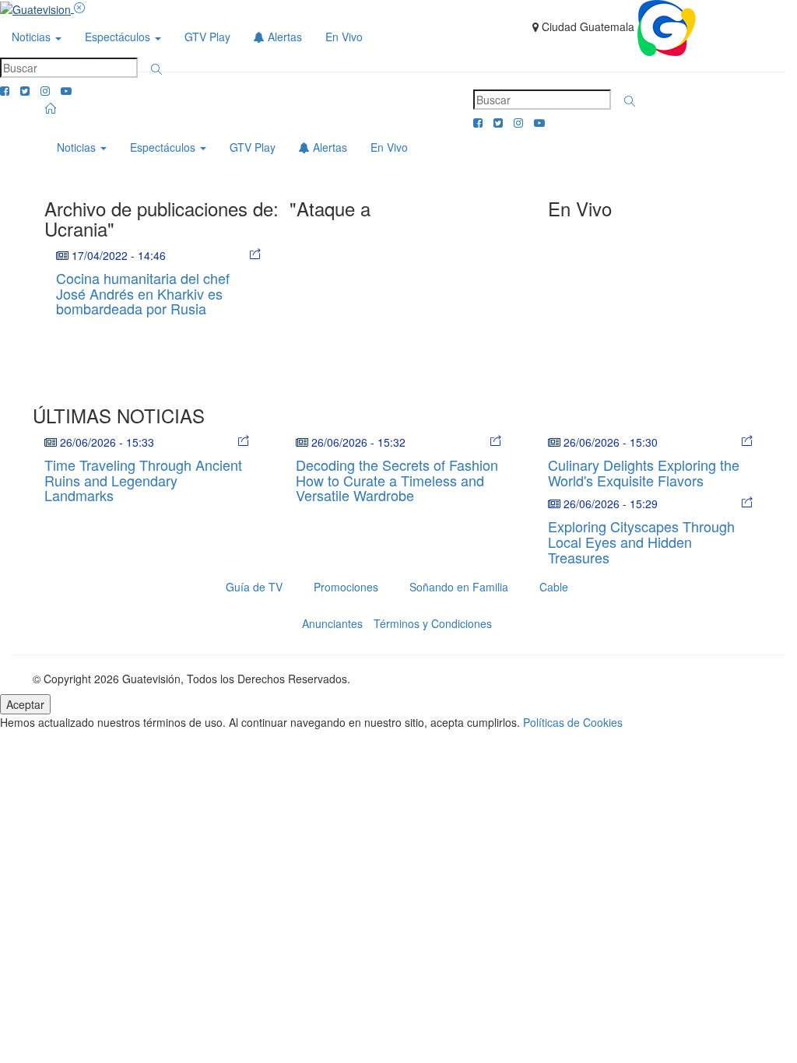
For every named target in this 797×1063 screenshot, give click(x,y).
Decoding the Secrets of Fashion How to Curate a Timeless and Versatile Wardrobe (397, 480)
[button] (156, 69)
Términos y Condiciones (433, 623)
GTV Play (207, 36)
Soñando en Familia (458, 587)
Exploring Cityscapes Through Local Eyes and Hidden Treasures (641, 541)
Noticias (33, 36)
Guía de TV (254, 587)
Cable (553, 587)
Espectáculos (119, 36)
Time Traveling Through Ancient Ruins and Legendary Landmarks (143, 480)
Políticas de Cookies (573, 722)
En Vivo (344, 36)
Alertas (283, 36)
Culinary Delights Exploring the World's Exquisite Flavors (643, 472)
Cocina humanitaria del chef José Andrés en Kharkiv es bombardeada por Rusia (143, 293)
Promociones (346, 587)
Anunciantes (332, 623)
